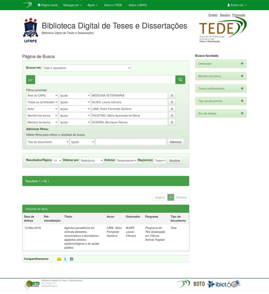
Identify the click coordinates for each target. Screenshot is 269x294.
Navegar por (71, 5)
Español (225, 15)
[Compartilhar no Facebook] (72, 259)
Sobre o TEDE (112, 5)
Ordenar (109, 160)
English (213, 15)
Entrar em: (237, 5)
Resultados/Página (39, 160)
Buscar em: (33, 67)
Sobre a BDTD (137, 5)
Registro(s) (145, 160)
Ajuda (92, 5)
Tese (174, 228)
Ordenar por (71, 160)
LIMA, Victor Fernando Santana (114, 232)
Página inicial (49, 5)
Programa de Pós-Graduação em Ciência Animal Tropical (155, 234)
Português (238, 15)
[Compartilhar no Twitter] (65, 259)
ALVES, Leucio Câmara (131, 232)
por (31, 80)
